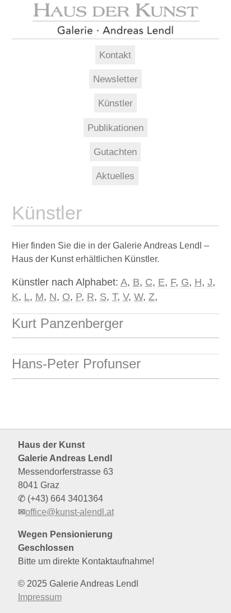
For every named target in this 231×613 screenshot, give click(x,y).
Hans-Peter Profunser (76, 363)
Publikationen (115, 127)
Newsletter (115, 79)
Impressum (40, 597)
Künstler (115, 103)
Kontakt (115, 54)
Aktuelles (115, 175)
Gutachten (115, 151)
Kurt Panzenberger (67, 323)
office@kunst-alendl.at (69, 512)
